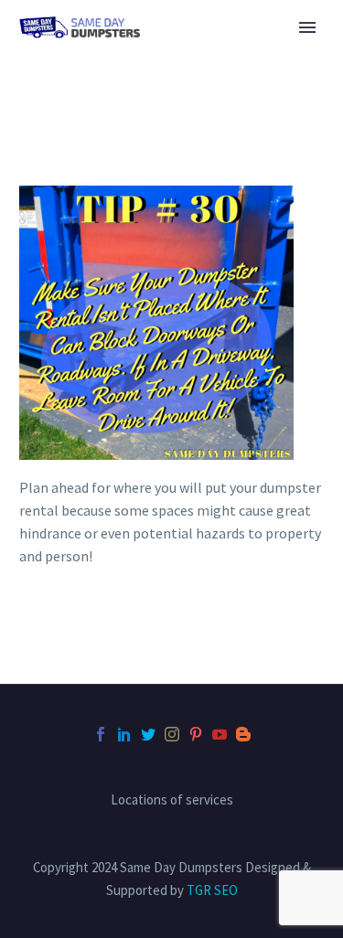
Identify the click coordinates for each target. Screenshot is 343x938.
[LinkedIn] (124, 734)
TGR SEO (212, 890)
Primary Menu (307, 27)
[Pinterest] (195, 734)
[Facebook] (100, 734)
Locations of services (172, 800)
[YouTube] (219, 734)
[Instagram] (172, 734)
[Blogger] (243, 734)
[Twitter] (148, 734)
